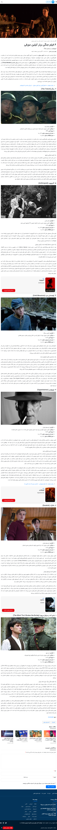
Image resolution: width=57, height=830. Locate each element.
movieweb (51, 717)
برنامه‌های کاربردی (28, 809)
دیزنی (30, 811)
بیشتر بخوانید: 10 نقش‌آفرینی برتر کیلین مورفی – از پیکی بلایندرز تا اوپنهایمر (37, 85)
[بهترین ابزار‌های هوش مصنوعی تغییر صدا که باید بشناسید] (7, 733)
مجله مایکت (52, 41)
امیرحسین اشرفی (52, 51)
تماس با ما (44, 793)
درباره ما (49, 793)
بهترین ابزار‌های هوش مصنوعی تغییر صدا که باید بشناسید (7, 740)
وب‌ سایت (25, 777)
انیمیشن (30, 804)
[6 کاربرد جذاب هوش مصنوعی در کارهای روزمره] (21, 733)
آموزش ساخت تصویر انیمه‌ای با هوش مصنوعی (36, 739)
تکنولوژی (34, 811)
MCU (35, 804)
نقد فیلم (35, 819)
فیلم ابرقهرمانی (27, 814)
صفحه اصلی (54, 793)
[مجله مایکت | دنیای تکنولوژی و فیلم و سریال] (50, 2)
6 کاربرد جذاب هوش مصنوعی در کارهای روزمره (22, 739)
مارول (29, 816)
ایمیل (54, 777)
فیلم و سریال (46, 41)
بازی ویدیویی (27, 806)
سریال (26, 811)
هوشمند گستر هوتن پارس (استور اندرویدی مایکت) (32, 823)
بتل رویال (34, 809)
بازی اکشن (34, 806)
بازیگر (53, 722)
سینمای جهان (46, 722)
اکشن (26, 804)
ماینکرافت (24, 816)
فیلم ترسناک (34, 816)
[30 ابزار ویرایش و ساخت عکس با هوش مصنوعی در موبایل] (50, 733)
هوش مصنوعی (28, 819)
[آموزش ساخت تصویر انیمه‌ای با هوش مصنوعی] (36, 733)
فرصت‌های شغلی (36, 793)
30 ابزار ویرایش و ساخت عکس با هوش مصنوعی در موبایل (50, 740)
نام (55, 771)
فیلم (43, 278)
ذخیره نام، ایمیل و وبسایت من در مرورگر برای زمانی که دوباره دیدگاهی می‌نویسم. (39, 783)
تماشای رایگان (6, 828)
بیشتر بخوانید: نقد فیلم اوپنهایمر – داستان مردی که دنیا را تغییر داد (39, 484)
